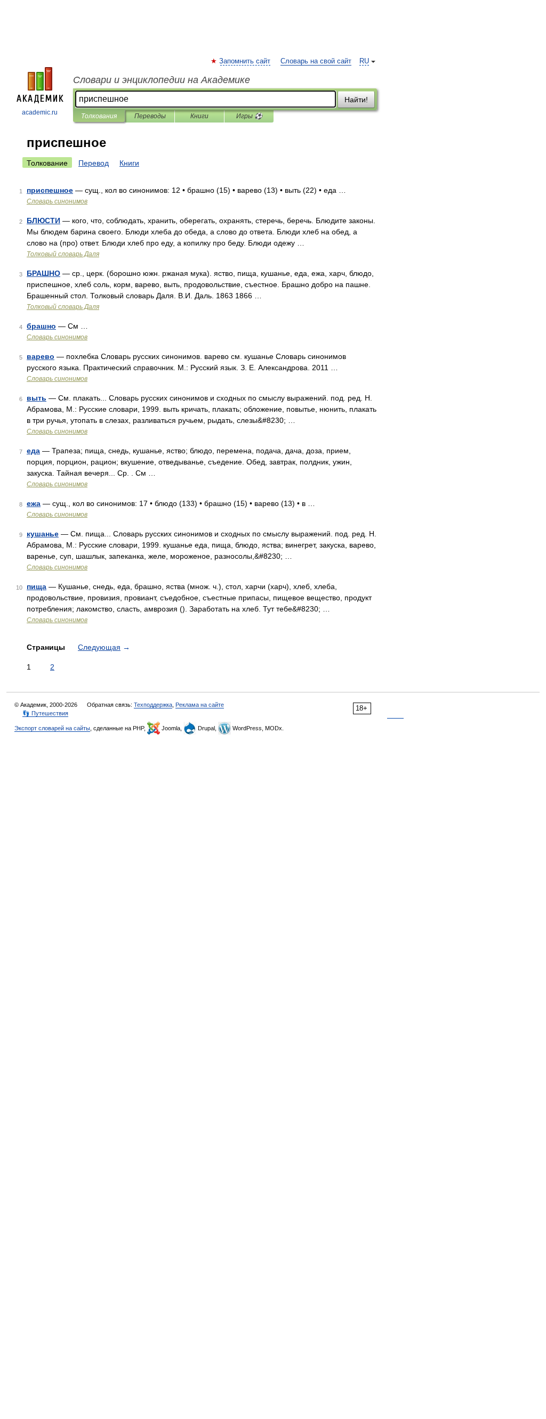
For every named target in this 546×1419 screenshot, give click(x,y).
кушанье (43, 533)
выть (36, 398)
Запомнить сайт (245, 61)
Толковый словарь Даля (63, 254)
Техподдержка (153, 705)
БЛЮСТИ (43, 220)
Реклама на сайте (199, 705)
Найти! (356, 99)
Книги (199, 116)
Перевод (93, 163)
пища (36, 586)
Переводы (150, 116)
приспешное (50, 190)
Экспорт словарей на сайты (52, 728)
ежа (34, 503)
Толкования (99, 116)
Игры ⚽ (249, 116)
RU (364, 61)
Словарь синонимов (57, 201)
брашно (41, 326)
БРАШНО (43, 273)
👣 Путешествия (45, 713)
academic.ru (40, 112)
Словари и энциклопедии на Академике (161, 80)
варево (40, 356)
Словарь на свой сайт (315, 61)
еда (33, 450)
